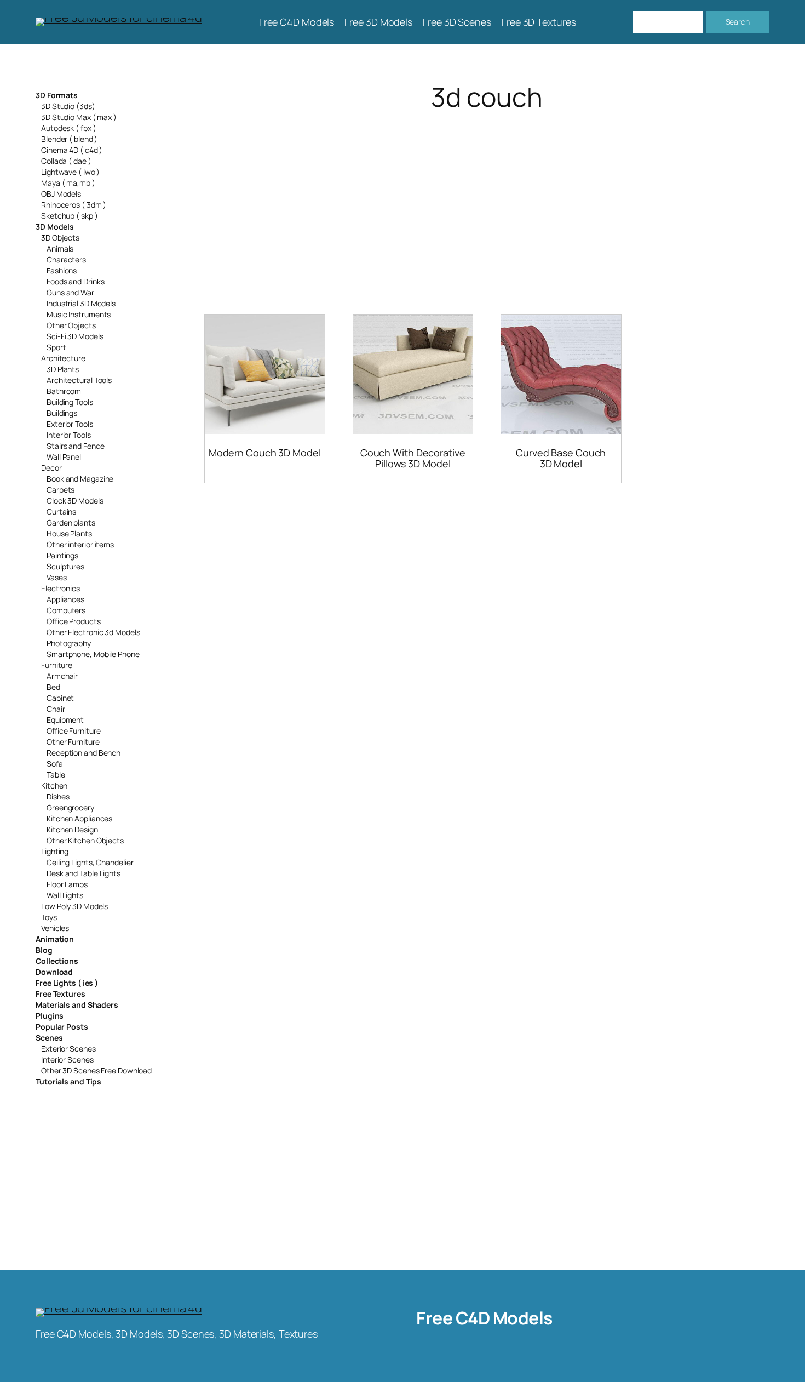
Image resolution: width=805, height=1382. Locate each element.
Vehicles (55, 928)
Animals (60, 248)
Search (738, 21)
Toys (49, 917)
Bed (53, 687)
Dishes (58, 796)
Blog (44, 950)
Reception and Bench (83, 752)
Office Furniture (73, 731)
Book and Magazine (80, 478)
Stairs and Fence (75, 446)
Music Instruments (79, 314)
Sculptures (65, 566)
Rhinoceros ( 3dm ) (73, 204)
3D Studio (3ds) (68, 106)
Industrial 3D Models (81, 303)
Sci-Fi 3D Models (75, 336)
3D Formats (57, 95)
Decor (51, 467)
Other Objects (71, 325)
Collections (57, 961)
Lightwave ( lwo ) (70, 172)
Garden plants (71, 522)
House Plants (69, 533)
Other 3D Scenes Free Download (96, 1070)
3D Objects (60, 237)
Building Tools (70, 402)
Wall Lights (65, 895)
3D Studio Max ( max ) (79, 117)
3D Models (55, 226)
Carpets (60, 489)
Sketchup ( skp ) (69, 215)
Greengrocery (70, 807)
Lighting (54, 851)
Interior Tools (69, 435)
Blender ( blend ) (69, 139)
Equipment (65, 720)
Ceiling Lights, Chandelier (90, 862)
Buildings (62, 413)
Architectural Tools (79, 380)
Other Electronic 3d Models (93, 632)
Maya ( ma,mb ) (68, 183)
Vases (57, 577)
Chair (56, 709)
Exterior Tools (70, 424)
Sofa (55, 763)
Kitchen (54, 785)
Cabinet (60, 698)
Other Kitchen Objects (85, 840)
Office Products (74, 621)
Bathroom (64, 391)
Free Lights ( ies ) (67, 983)
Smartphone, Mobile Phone (93, 654)
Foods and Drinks (75, 281)
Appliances (65, 599)
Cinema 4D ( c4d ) (71, 150)
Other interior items (80, 544)
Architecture (63, 358)
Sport (56, 347)
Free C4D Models (484, 1318)
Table (56, 774)
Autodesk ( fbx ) (68, 128)
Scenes (49, 1037)
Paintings (62, 555)
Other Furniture (73, 741)
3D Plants (63, 369)
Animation (55, 939)
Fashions (62, 270)
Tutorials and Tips (68, 1081)
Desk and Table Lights (83, 873)
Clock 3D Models (75, 500)
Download (54, 972)
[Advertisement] (486, 199)
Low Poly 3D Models (74, 906)
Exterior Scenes (68, 1048)
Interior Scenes (67, 1059)
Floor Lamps (67, 884)
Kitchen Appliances (79, 818)
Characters (66, 259)
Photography (69, 643)
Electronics (60, 588)
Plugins (50, 1015)
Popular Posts (62, 1026)
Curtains (61, 511)
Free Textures (60, 994)
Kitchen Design (72, 829)
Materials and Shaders (77, 1005)
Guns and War (70, 292)
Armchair (62, 676)
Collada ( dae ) (66, 161)
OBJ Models (61, 194)
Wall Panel (64, 457)
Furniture (56, 665)
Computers (66, 610)
